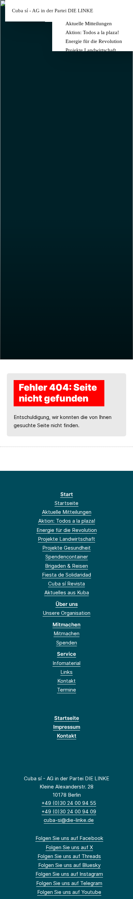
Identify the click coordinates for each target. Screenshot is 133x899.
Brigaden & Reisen (66, 566)
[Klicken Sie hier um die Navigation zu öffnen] (123, 11)
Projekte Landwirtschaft (90, 50)
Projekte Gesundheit (66, 548)
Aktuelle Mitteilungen (88, 23)
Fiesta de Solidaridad (66, 574)
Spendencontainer (66, 556)
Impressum (66, 727)
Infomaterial (66, 663)
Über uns (67, 604)
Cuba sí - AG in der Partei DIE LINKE (52, 10)
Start (66, 494)
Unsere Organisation (66, 613)
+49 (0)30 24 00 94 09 (69, 811)
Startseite (66, 503)
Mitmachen (66, 624)
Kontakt (66, 681)
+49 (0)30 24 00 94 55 (69, 803)
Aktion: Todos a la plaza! (92, 32)
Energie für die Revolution (93, 41)
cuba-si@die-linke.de (69, 820)
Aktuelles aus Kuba (66, 592)
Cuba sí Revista (66, 583)
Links (66, 672)
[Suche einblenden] (104, 11)
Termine (66, 689)
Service (66, 654)
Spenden (66, 642)
